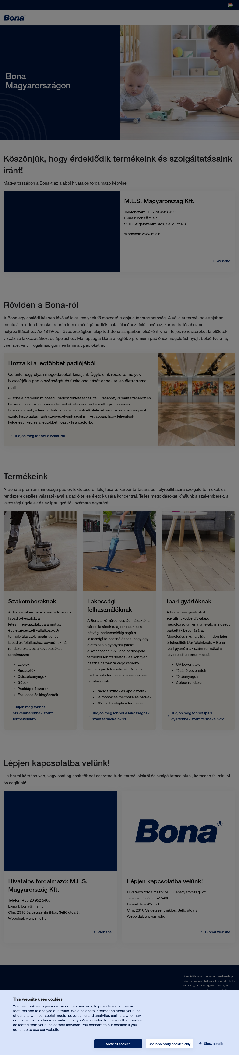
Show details (213, 1043)
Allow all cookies (118, 1044)
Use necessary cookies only (169, 1044)
